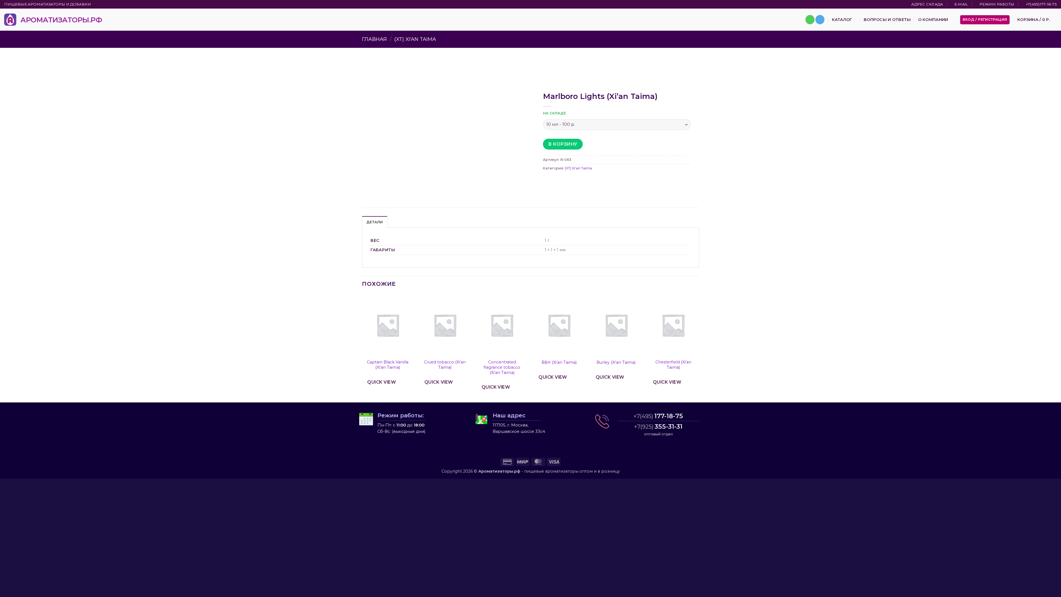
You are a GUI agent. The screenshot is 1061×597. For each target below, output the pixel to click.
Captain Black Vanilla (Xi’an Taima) (387, 365)
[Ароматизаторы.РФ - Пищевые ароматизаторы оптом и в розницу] (10, 19)
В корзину (562, 144)
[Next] (699, 348)
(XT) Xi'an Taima (415, 39)
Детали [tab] (374, 222)
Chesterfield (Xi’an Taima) (673, 365)
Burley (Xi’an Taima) (616, 362)
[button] (985, 19)
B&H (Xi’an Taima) (559, 362)
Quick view (381, 382)
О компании (933, 19)
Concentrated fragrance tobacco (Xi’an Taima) (502, 367)
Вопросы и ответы (887, 19)
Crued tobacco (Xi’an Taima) (445, 365)
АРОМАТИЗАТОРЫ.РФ (61, 19)
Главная (374, 39)
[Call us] (810, 19)
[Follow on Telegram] (819, 19)
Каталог (842, 19)
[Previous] (362, 348)
